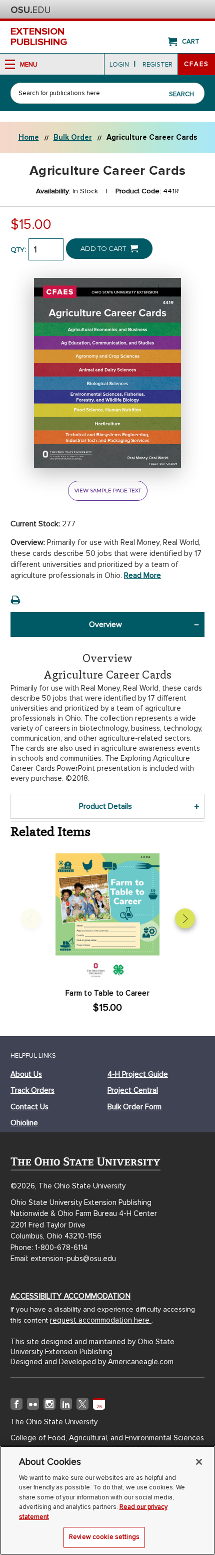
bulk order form (135, 1106)
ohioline (24, 1122)
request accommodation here (101, 1320)
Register (157, 65)
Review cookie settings (104, 1537)
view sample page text (107, 490)
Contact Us (29, 1106)
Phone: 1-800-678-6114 (49, 1247)
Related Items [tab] (50, 831)
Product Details (105, 806)
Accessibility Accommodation (70, 1296)
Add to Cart (104, 248)
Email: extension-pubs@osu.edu (63, 1258)
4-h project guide (138, 1074)
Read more (142, 575)
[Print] (15, 600)
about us (26, 1074)
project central (133, 1090)
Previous (30, 918)
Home (28, 137)
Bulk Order (73, 137)
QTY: (18, 249)
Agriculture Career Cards (151, 137)
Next (185, 918)
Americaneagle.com (141, 1361)
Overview (105, 624)
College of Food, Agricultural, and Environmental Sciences (107, 1437)
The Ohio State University (30, 10)
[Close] (199, 1462)
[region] (107, 1500)
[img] (16, 1405)
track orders (32, 1090)
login (119, 65)
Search (181, 94)
